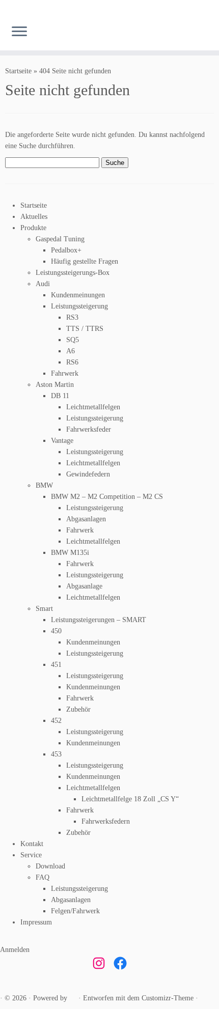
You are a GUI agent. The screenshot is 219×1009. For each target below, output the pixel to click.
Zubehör (78, 709)
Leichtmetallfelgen (93, 407)
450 (56, 631)
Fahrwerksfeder (88, 429)
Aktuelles (33, 216)
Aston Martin (55, 384)
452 (56, 720)
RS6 (72, 362)
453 (56, 754)
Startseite (18, 71)
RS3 (72, 317)
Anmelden (15, 950)
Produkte (33, 228)
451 (56, 664)
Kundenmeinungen (78, 295)
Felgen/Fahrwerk (75, 911)
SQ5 (72, 340)
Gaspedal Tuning (60, 239)
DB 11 (60, 396)
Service (31, 855)
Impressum (36, 922)
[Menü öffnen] (19, 32)
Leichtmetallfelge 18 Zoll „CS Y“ (130, 799)
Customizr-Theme (168, 998)
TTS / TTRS (84, 328)
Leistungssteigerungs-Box (73, 272)
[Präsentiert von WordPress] (72, 998)
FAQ (42, 877)
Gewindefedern (88, 474)
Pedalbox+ (66, 250)
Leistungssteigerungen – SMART (98, 620)
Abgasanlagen (86, 519)
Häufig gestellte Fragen (84, 261)
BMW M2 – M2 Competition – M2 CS (107, 496)
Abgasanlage (84, 586)
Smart (44, 608)
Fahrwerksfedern (105, 821)
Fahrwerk (64, 373)
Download (50, 866)
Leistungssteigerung (79, 306)
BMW (44, 485)
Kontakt (31, 844)
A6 (70, 351)
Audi (43, 284)
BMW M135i (70, 552)
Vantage (62, 440)
